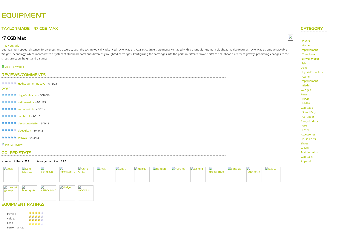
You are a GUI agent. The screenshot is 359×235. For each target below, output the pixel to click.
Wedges (306, 90)
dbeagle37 (24, 130)
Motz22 (22, 137)
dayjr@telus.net (28, 95)
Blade (305, 99)
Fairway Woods (310, 58)
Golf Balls (307, 156)
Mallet (306, 103)
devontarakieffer (28, 123)
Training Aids (309, 152)
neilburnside (26, 102)
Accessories (308, 134)
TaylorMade (12, 45)
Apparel (306, 161)
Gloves (305, 147)
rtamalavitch (26, 109)
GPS (304, 125)
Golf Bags (307, 107)
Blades (306, 85)
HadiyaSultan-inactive (31, 83)
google (5, 88)
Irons (304, 67)
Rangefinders (309, 121)
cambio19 (24, 116)
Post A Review (13, 145)
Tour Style (308, 54)
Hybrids (306, 63)
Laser (305, 130)
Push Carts (309, 139)
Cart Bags (308, 116)
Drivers (305, 41)
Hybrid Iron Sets (312, 72)
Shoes (304, 143)
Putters (305, 94)
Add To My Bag (14, 66)
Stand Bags (309, 112)
